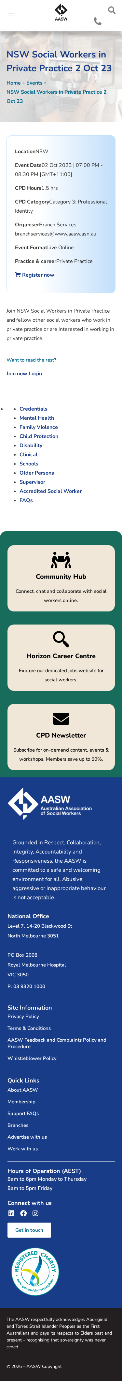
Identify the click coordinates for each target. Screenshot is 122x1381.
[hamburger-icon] (11, 16)
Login (35, 373)
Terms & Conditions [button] (29, 1028)
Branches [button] (17, 1125)
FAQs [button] (26, 500)
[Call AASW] (98, 21)
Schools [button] (29, 463)
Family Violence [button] (39, 427)
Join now (17, 373)
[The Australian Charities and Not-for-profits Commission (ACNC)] (35, 1271)
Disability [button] (31, 445)
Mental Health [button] (37, 418)
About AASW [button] (22, 1090)
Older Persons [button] (37, 473)
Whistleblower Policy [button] (32, 1058)
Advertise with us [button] (27, 1137)
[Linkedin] (11, 1213)
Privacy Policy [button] (23, 1016)
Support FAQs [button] (23, 1113)
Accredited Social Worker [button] (51, 491)
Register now (37, 275)
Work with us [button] (22, 1148)
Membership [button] (21, 1101)
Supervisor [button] (32, 482)
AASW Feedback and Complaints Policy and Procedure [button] (56, 1043)
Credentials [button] (33, 409)
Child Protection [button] (39, 436)
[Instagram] (35, 1213)
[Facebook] (23, 1213)
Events (34, 83)
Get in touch (29, 1230)
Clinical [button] (28, 454)
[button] (112, 10)
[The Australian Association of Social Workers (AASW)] (61, 12)
